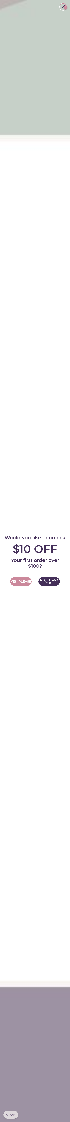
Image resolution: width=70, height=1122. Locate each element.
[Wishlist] (65, 7)
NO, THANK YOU (49, 581)
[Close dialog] (63, 6)
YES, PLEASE (21, 581)
